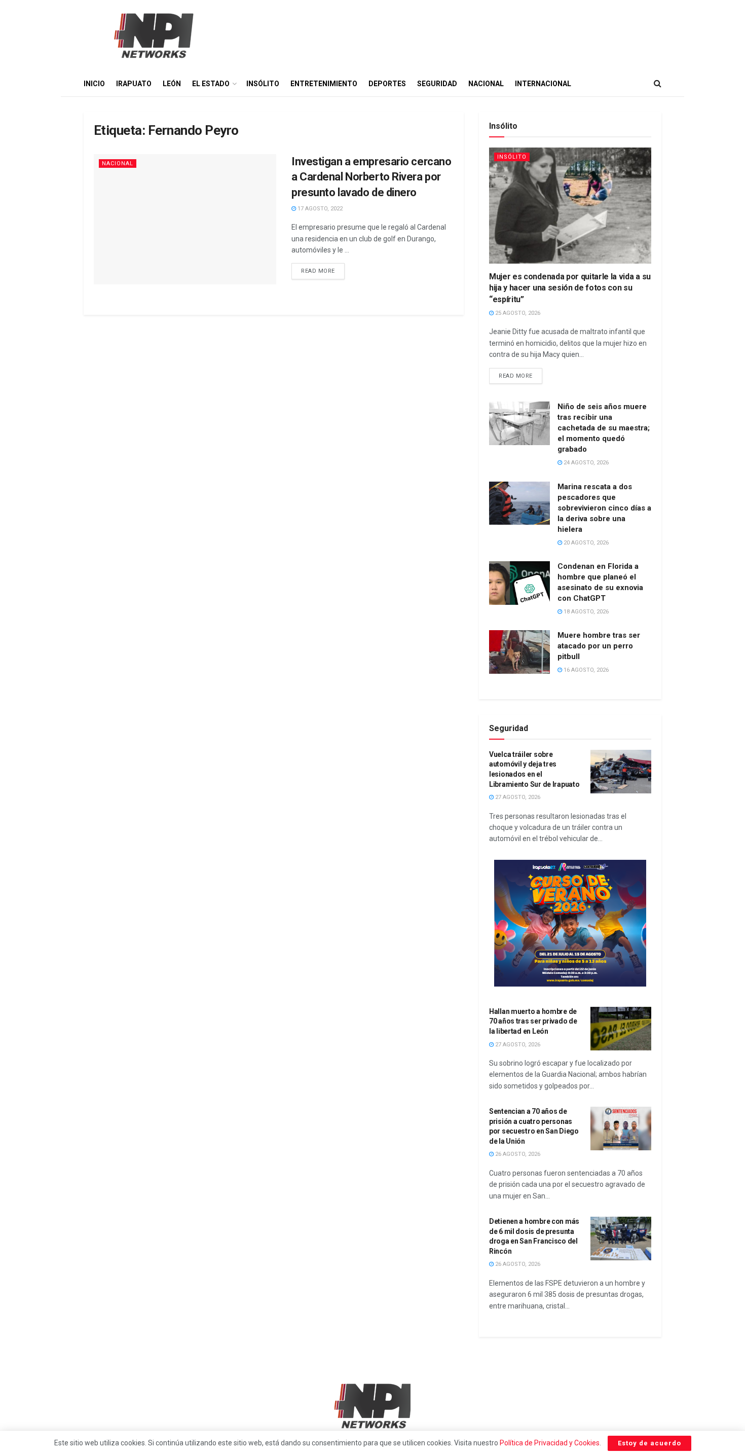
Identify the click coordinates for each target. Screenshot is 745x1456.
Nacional (486, 84)
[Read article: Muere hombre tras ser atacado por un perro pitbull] (519, 652)
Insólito (262, 84)
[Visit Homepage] (152, 35)
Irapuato (134, 84)
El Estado (211, 84)
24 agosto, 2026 (585, 462)
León (172, 84)
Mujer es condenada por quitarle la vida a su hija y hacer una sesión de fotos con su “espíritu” (570, 288)
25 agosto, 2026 (517, 313)
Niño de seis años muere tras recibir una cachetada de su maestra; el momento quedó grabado (603, 428)
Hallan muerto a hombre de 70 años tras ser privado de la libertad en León (533, 1021)
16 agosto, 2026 (585, 670)
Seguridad (437, 84)
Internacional (543, 84)
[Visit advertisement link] (570, 923)
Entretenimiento (323, 84)
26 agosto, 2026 (517, 1154)
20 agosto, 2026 (585, 542)
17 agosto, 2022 (319, 208)
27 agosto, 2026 (517, 797)
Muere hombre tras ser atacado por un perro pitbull (598, 646)
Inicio (94, 84)
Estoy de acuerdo (649, 1443)
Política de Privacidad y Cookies (550, 1443)
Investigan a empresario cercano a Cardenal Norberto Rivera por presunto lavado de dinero (371, 177)
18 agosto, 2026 (585, 611)
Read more (323, 268)
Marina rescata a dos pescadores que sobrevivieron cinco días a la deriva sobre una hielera (604, 508)
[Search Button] (657, 83)
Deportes (387, 84)
